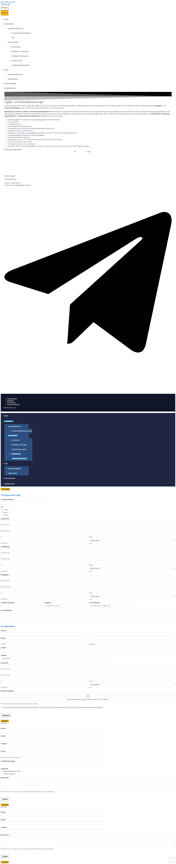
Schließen (4, 721)
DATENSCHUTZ (11, 403)
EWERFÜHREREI (13, 42)
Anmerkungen (6, 610)
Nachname (92, 644)
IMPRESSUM (10, 401)
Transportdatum (7, 500)
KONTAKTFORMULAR (13, 404)
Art (2, 507)
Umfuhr (6, 515)
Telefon (4, 655)
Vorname (3, 644)
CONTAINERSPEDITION (15, 28)
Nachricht (5, 778)
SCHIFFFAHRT (16, 47)
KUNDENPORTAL (10, 88)
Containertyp (94, 603)
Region (91, 537)
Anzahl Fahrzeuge (8, 761)
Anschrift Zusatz (5, 531)
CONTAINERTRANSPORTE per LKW (22, 431)
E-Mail (4, 648)
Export (5, 512)
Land (90, 543)
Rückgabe (5, 575)
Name (3, 638)
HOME (6, 19)
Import (5, 510)
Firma (3, 631)
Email (3, 736)
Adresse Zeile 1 (5, 525)
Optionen (4, 769)
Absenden (6, 715)
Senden (5, 799)
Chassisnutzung (8, 774)
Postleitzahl (4, 543)
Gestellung (5, 547)
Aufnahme (5, 519)
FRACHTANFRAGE (10, 83)
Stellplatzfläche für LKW (11, 771)
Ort (2, 537)
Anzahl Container (8, 603)
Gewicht (48, 603)
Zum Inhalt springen (8, 2)
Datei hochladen (7, 691)
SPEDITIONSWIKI (12, 399)
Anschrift (4, 663)
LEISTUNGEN (8, 24)
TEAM (6, 70)
